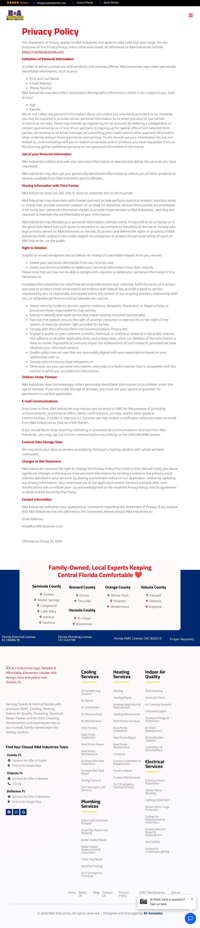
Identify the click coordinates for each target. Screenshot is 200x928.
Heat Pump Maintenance (89, 752)
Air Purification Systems (154, 739)
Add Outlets (152, 842)
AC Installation (90, 707)
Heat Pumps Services (126, 721)
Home (72, 892)
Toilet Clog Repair (92, 859)
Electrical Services (154, 764)
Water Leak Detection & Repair (94, 821)
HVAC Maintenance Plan (152, 893)
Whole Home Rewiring (153, 791)
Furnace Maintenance (126, 777)
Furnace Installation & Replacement (127, 762)
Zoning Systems (91, 780)
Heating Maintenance (126, 714)
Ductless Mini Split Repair (92, 772)
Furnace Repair (122, 770)
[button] (191, 15)
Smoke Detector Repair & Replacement (155, 832)
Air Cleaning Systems (158, 704)
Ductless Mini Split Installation (92, 762)
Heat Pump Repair (92, 744)
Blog (96, 892)
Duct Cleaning (153, 691)
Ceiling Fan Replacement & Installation (155, 819)
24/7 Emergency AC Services (93, 788)
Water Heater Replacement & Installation (91, 849)
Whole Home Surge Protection (157, 808)
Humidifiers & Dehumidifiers (154, 748)
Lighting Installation (157, 800)
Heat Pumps (89, 728)
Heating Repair (122, 697)
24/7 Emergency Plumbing (91, 874)
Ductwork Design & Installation (157, 719)
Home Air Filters (155, 697)
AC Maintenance (91, 721)
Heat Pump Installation (88, 736)
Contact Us (107, 893)
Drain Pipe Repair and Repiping (94, 831)
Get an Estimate (177, 893)
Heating (118, 691)
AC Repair (87, 700)
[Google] (23, 812)
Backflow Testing (91, 866)
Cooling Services (89, 674)
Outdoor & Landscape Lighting (157, 850)
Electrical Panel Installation (155, 782)
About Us (83, 893)
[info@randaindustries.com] (33, 3)
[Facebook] (9, 812)
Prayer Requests (182, 639)
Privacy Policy (124, 893)
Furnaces (119, 754)
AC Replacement (91, 714)
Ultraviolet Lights (155, 711)
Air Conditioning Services (90, 692)
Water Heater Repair (94, 840)
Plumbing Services (90, 803)
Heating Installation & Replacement (126, 706)
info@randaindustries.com (51, 2)
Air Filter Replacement (153, 729)
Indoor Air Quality (155, 674)
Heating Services (121, 674)
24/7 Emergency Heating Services (123, 785)
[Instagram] (16, 812)
